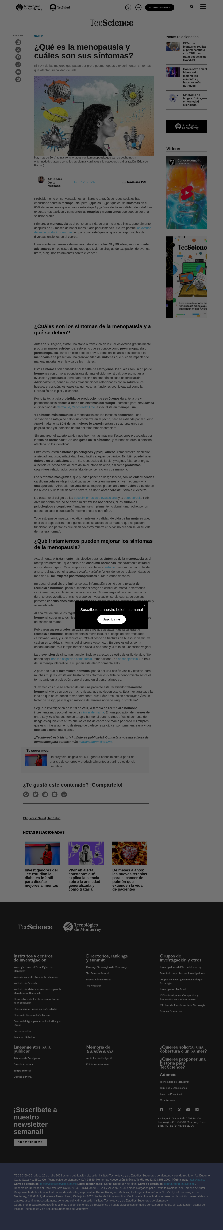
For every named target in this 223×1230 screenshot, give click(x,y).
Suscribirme (111, 619)
